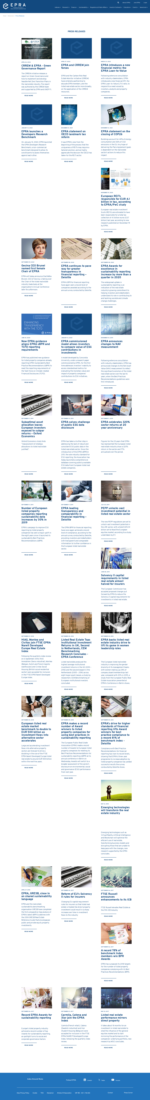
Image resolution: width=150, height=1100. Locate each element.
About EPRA (126, 3)
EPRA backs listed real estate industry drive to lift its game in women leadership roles (115, 644)
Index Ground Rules (35, 1079)
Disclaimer (50, 1093)
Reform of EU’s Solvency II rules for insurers (76, 895)
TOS (42, 1093)
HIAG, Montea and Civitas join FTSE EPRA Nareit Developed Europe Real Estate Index (36, 645)
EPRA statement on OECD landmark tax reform (73, 134)
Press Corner (128, 1093)
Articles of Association (64, 1093)
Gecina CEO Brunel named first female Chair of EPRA (33, 268)
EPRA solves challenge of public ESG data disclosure (75, 425)
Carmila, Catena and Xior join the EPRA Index (74, 1018)
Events (135, 7)
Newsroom (143, 7)
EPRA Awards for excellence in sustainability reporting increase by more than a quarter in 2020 (116, 271)
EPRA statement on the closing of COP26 (115, 133)
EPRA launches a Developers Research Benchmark (34, 134)
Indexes (57, 7)
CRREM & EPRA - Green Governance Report (36, 67)
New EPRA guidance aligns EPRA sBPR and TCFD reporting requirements (35, 346)
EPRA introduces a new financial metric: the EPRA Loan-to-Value (115, 68)
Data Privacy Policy (23, 1093)
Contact (110, 1093)
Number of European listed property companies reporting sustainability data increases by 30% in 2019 (34, 515)
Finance (73, 7)
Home (4, 16)
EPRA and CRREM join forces (75, 67)
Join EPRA (137, 3)
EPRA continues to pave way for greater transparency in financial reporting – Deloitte (76, 271)
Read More (28, 96)
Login (145, 3)
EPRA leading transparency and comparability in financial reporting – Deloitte (73, 514)
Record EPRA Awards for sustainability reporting (36, 1016)
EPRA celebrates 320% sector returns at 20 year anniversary (115, 425)
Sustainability (83, 7)
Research (65, 7)
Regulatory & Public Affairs (98, 7)
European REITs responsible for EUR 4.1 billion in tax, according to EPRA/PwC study (116, 201)
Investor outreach (115, 7)
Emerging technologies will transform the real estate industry (115, 810)
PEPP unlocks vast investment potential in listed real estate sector (115, 511)
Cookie (35, 1093)
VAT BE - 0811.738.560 (82, 1093)
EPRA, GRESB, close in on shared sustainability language (36, 896)
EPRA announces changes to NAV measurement (112, 344)
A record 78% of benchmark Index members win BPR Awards (112, 955)
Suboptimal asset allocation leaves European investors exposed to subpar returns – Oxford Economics (33, 429)
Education (127, 7)
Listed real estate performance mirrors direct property (114, 1018)
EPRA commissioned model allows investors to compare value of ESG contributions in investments (76, 347)
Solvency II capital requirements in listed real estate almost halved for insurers (114, 580)
